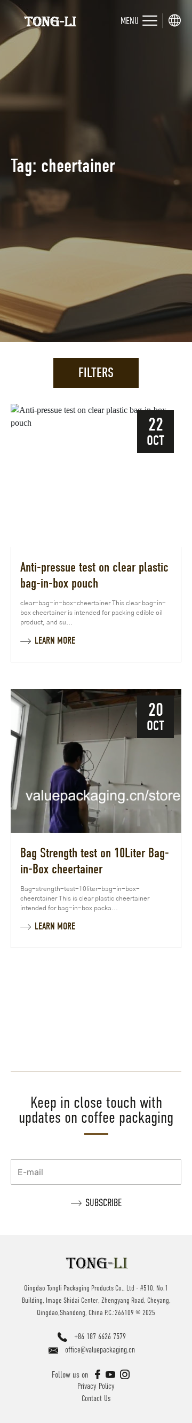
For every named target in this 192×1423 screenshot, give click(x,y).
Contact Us (96, 1398)
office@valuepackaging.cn (100, 1349)
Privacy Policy (96, 1385)
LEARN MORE (55, 640)
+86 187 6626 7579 (100, 1336)
